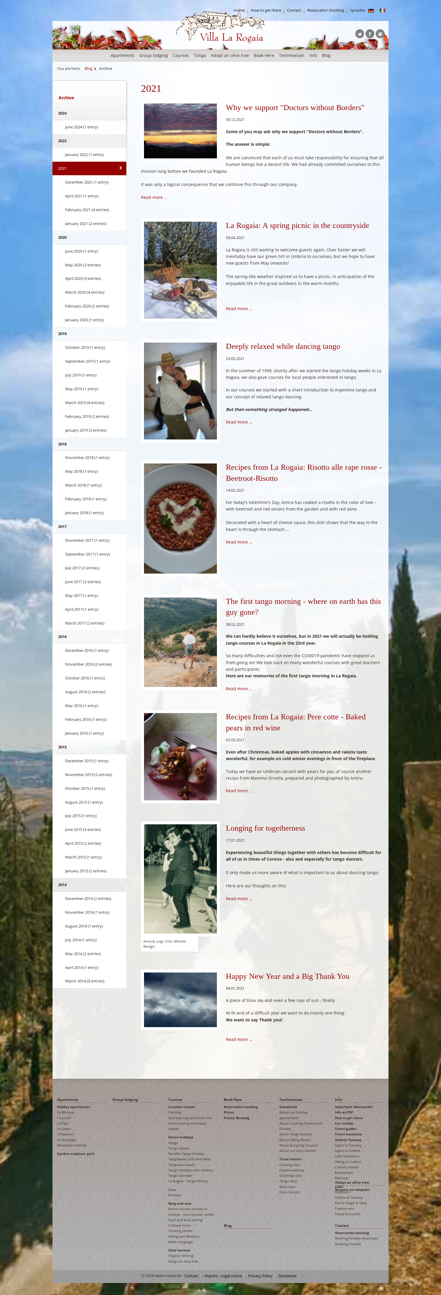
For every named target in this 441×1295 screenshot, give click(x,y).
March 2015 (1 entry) (83, 857)
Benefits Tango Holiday (186, 1153)
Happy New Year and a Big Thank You (288, 976)
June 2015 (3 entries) (83, 829)
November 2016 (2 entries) (88, 664)
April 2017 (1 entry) (81, 609)
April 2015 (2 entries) (83, 843)
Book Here (264, 55)
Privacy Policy (260, 1276)
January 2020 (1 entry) (84, 319)
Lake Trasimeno (347, 1156)
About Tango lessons (295, 1134)
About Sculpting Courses (298, 1145)
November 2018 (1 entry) (87, 457)
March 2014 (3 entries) (84, 981)
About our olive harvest (297, 1150)
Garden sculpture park (75, 1153)
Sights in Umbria (347, 1150)
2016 (62, 636)
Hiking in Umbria (348, 1161)
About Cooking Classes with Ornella (300, 1126)
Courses (181, 55)
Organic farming (180, 1255)
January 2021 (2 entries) (85, 223)
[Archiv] (371, 10)
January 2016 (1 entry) (84, 733)
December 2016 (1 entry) (87, 650)
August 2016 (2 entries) (85, 691)
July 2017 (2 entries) (82, 568)
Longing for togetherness (265, 828)
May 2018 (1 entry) (81, 471)
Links (339, 1186)
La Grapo (64, 1128)
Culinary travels (347, 1167)
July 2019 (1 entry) (81, 375)
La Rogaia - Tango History (188, 1181)
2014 (62, 884)
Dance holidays (180, 1137)
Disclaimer (287, 1276)
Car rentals (344, 1123)
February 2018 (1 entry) (85, 499)
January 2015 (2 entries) (85, 871)
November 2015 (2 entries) (88, 774)
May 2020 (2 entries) (83, 265)
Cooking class (289, 1164)
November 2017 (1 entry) (87, 540)
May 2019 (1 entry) (81, 388)
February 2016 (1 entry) (85, 719)
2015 (62, 747)
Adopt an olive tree (230, 55)
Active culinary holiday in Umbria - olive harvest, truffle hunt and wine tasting (191, 1214)
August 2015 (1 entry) (84, 802)
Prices (229, 1112)
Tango (200, 55)
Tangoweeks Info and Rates (189, 1159)
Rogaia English (188, 48)
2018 (62, 444)
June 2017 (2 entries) (83, 581)
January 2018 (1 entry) (84, 512)
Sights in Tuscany (348, 1145)
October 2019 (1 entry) (85, 347)
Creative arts (344, 1208)
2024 (62, 113)
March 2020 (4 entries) (84, 292)
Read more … (154, 197)
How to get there (266, 10)
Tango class (288, 1181)
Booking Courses (348, 1244)
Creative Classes (181, 1107)
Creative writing (291, 1170)
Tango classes (178, 1148)
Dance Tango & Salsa (351, 1203)
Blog (326, 55)
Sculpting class (290, 1175)
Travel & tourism (347, 1214)
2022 (62, 140)
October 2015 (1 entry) (85, 788)
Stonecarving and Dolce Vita (190, 1118)
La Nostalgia (66, 1140)
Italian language (180, 1242)
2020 (62, 237)
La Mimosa (65, 1112)
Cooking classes (180, 1230)
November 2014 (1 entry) (87, 912)
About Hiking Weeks (294, 1140)
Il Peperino (65, 1134)
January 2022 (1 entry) (84, 154)
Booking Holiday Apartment (356, 1238)
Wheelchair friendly (72, 1145)
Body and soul (179, 1203)
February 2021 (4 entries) (87, 209)
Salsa (172, 1189)
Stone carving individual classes (187, 1126)
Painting (174, 1112)
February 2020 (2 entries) (87, 306)
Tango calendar (180, 1175)
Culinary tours (179, 1225)
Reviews (174, 1195)
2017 (62, 526)
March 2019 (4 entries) (84, 402)
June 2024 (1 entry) (81, 127)
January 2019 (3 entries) (85, 430)
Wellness (341, 1178)
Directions (342, 1192)
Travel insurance (348, 1134)
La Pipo (63, 1123)
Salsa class (287, 1186)
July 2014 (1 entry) (81, 940)
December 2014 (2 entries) (88, 898)
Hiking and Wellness (184, 1236)
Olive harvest (179, 1250)
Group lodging (153, 55)
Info (313, 55)
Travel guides (345, 1128)
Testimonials (291, 55)
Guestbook (288, 1107)
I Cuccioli (64, 1118)
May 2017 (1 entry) (81, 595)
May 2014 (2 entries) (83, 953)
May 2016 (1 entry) (81, 705)
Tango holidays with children (190, 1170)
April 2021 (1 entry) (81, 196)
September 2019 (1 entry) (87, 361)
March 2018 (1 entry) (83, 485)
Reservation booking (325, 10)
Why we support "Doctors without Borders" (295, 107)
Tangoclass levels (181, 1164)
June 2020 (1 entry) (81, 251)
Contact (294, 10)
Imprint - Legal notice (223, 1276)
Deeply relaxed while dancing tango (283, 346)
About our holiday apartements (293, 1115)
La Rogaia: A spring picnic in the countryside (297, 225)
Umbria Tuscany (348, 1140)
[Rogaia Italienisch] (382, 10)
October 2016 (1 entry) (85, 678)
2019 (62, 333)
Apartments (122, 55)
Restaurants (344, 1172)
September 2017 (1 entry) (87, 554)
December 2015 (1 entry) (87, 760)
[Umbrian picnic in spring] (180, 269)
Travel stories (290, 1159)
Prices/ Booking (236, 1118)
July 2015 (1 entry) (81, 815)
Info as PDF (344, 1112)
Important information (354, 1107)
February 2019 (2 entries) (87, 416)
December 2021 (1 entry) (87, 182)
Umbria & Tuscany (349, 1197)
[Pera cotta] (180, 518)
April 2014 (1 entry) (81, 967)
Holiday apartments (73, 1107)
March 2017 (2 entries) (84, 623)
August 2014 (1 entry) (84, 926)
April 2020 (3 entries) (83, 278)
